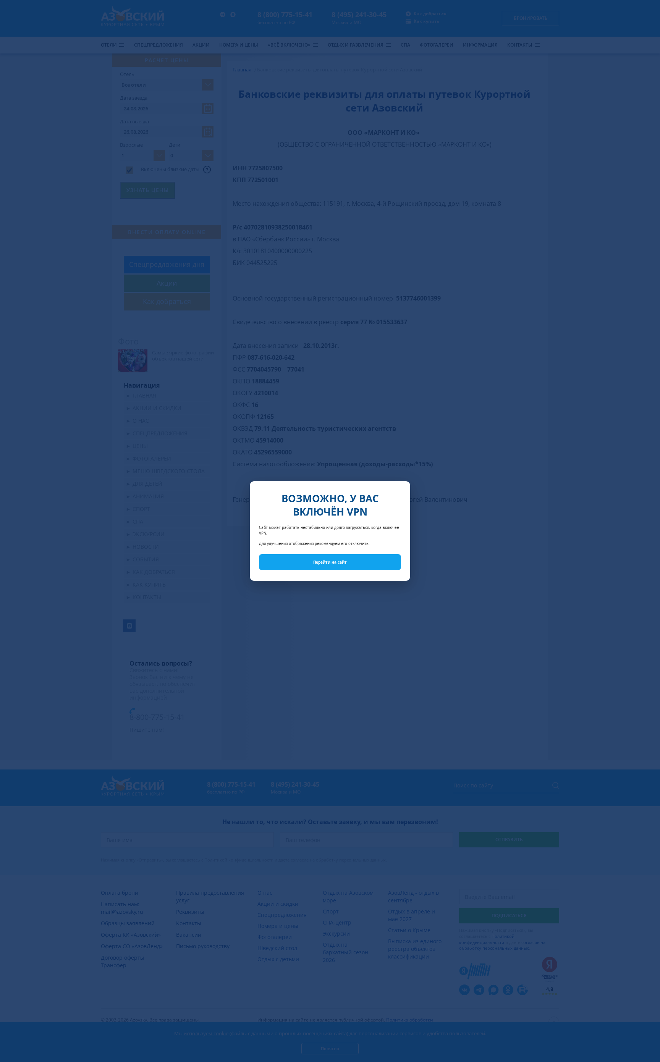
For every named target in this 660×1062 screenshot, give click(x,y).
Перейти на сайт (330, 562)
